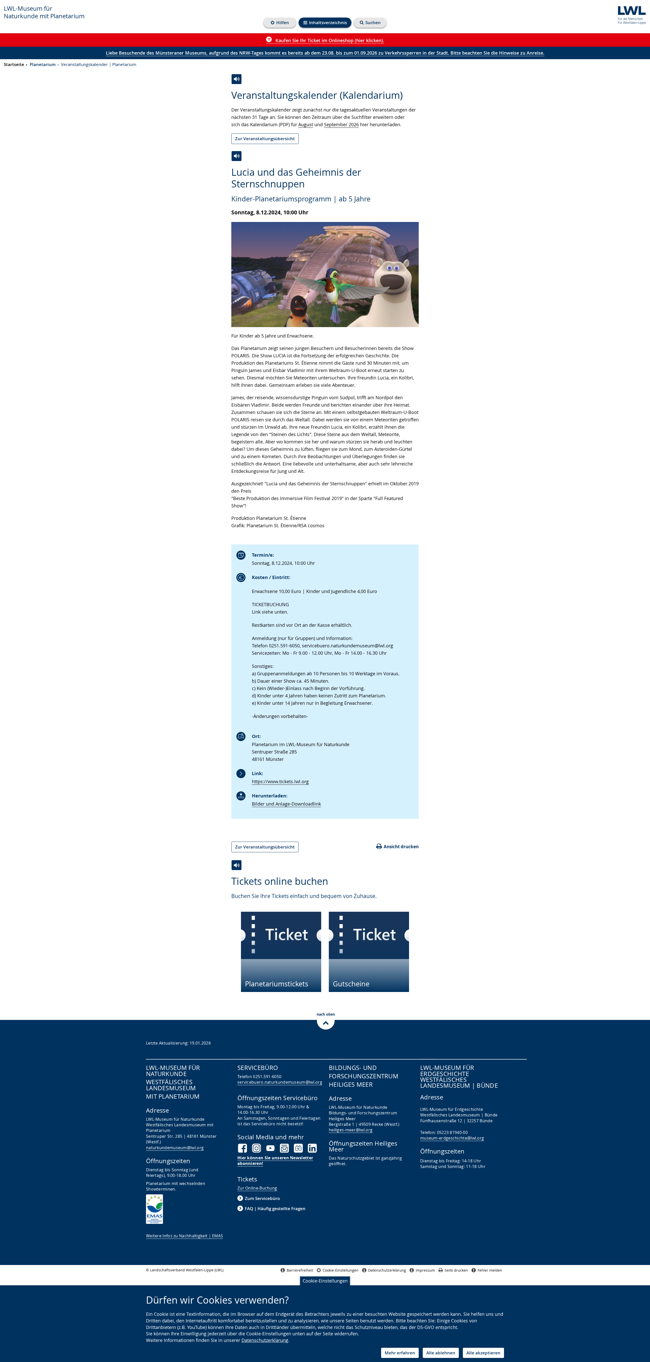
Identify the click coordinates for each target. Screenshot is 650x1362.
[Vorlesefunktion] (236, 156)
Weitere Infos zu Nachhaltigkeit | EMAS (184, 1236)
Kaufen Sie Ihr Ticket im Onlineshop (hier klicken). (329, 40)
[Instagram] (256, 1148)
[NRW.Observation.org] (298, 1148)
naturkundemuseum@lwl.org (175, 1147)
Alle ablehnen (440, 1353)
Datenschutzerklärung (264, 1340)
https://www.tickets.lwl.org (280, 781)
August (305, 124)
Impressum (425, 1270)
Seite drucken (456, 1270)
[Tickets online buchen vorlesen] (236, 865)
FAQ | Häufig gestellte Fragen (275, 1208)
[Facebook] (242, 1148)
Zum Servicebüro (262, 1198)
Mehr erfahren (400, 1353)
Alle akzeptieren (483, 1353)
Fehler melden (490, 1270)
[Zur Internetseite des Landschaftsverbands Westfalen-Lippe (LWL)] (630, 14)
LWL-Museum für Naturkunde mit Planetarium (44, 12)
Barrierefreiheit (300, 1270)
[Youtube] (270, 1148)
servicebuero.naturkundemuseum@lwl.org (279, 1082)
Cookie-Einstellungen (325, 1281)
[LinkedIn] (312, 1148)
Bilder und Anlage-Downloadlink (286, 804)
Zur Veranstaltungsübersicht (265, 138)
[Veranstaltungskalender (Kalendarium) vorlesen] (236, 79)
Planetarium (43, 64)
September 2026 (341, 124)
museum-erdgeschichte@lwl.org (452, 1138)
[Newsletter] (284, 1148)
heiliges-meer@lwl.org (350, 1130)
